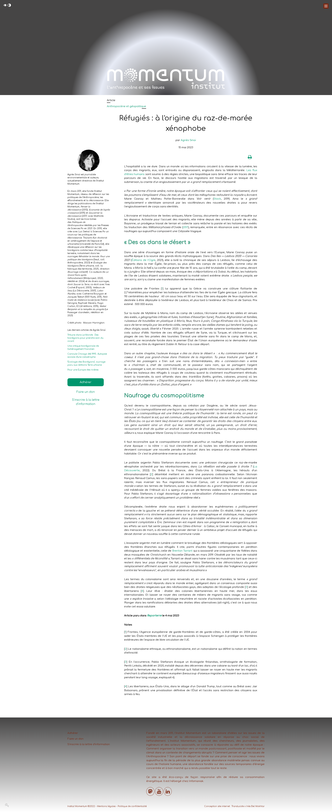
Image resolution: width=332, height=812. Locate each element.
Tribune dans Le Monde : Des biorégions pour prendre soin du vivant (85, 338)
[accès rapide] (5, 6)
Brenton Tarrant (182, 550)
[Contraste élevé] (9, 6)
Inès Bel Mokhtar (255, 806)
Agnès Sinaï (188, 140)
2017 (185, 227)
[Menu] (326, 6)
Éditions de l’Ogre (143, 260)
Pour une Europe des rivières (82, 370)
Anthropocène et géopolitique (126, 106)
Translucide (238, 806)
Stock (217, 198)
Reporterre (154, 615)
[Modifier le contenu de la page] (7, 805)
